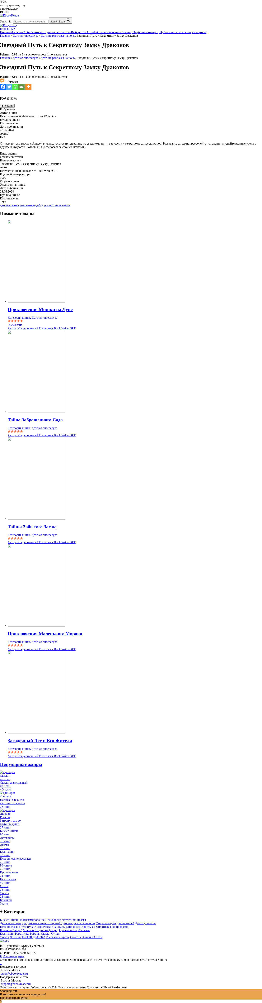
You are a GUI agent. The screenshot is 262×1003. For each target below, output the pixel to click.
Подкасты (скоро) (46, 930)
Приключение (60, 205)
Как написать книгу (119, 32)
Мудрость (45, 205)
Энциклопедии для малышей (115, 923)
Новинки (6, 32)
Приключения (68, 930)
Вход (13, 25)
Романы (35, 933)
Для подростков (145, 923)
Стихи (55, 933)
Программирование (31, 919)
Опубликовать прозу (146, 32)
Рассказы (84, 930)
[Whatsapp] (15, 87)
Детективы (69, 919)
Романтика (22, 933)
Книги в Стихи (92, 937)
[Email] (21, 87)
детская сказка (9, 205)
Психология (53, 919)
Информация (8, 153)
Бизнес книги (9, 919)
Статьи (101, 32)
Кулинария (7, 933)
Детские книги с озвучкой (43, 923)
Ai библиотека (32, 32)
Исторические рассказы (49, 926)
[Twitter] (9, 87)
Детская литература (25, 35)
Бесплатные (63, 32)
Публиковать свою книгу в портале (183, 32)
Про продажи (119, 926)
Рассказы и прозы (57, 937)
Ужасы (4, 937)
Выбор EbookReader (84, 32)
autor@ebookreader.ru (14, 973)
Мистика (29, 930)
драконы (24, 205)
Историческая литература (17, 926)
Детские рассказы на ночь (58, 35)
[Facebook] (3, 87)
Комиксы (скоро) (11, 930)
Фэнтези (15, 937)
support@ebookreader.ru (15, 984)
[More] (28, 87)
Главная (5, 35)
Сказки (45, 933)
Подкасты (48, 32)
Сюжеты (17, 32)
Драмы (81, 919)
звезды (34, 205)
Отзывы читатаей (11, 157)
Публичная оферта (12, 956)
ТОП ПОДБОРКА (33, 937)
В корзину (7, 105)
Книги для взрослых (79, 926)
